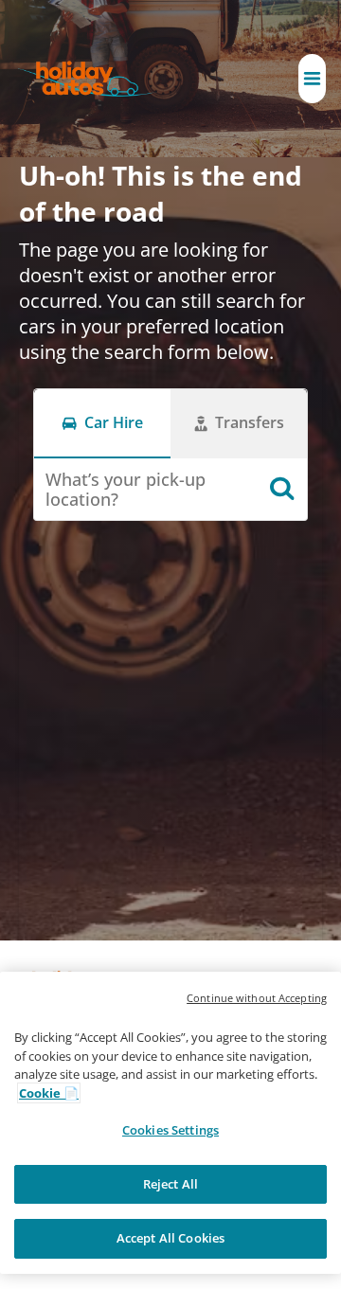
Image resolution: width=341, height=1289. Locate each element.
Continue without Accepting (257, 998)
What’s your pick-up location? (125, 489)
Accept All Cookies (170, 1237)
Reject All (170, 1183)
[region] (170, 1123)
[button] (312, 78)
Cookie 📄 (49, 1092)
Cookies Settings (170, 1129)
